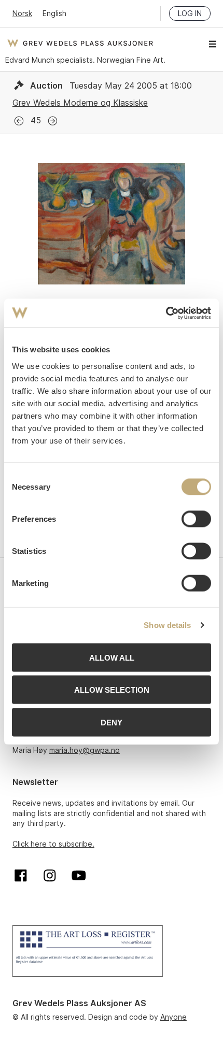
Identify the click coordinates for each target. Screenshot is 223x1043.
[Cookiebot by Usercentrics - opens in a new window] (165, 313)
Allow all (111, 657)
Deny (111, 722)
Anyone (173, 1016)
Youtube (79, 875)
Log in (190, 13)
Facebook (20, 875)
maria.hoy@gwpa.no (84, 750)
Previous (18, 121)
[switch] (196, 518)
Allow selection (111, 689)
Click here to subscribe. (53, 843)
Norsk (22, 13)
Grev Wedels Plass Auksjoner (80, 43)
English (54, 13)
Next (52, 121)
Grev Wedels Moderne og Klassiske (80, 102)
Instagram (49, 875)
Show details (167, 625)
